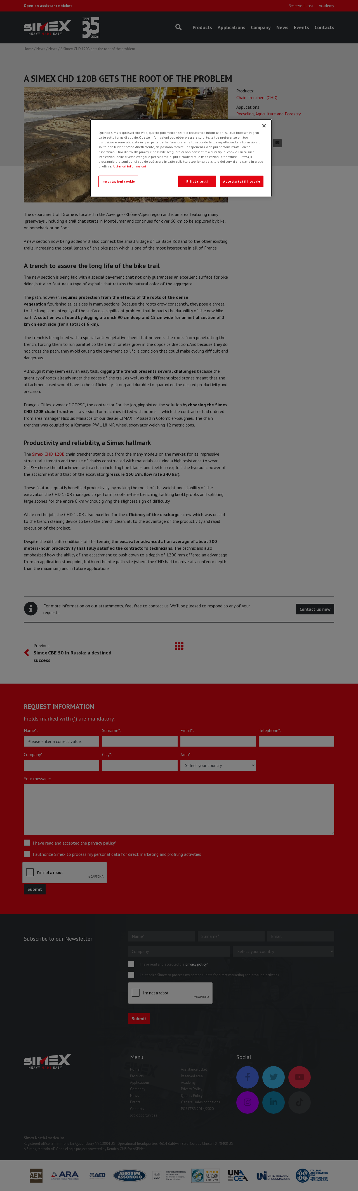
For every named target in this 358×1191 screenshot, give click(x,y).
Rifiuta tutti (197, 181)
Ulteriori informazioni (129, 166)
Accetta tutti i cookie (241, 181)
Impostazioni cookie (118, 181)
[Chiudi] (264, 126)
